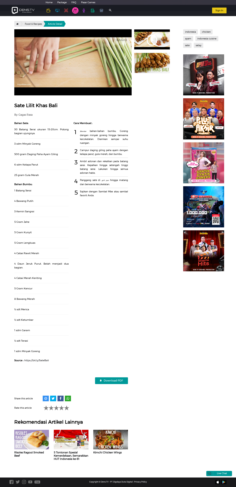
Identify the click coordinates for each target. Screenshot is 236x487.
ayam (188, 38)
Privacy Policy (140, 482)
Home (49, 2)
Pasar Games (88, 2)
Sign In (219, 10)
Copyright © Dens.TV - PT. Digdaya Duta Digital (111, 482)
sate (187, 45)
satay (198, 45)
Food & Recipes (33, 24)
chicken (206, 31)
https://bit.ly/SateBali (36, 360)
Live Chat (222, 473)
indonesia (190, 31)
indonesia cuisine (206, 38)
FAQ (73, 2)
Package (62, 2)
